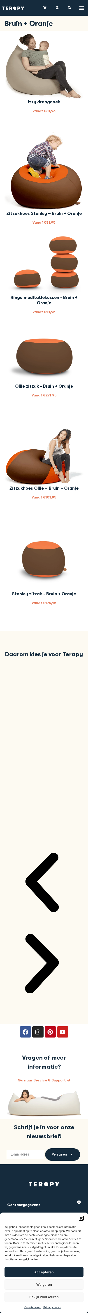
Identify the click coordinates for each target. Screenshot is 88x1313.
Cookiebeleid (32, 1307)
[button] (81, 1218)
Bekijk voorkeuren (44, 1297)
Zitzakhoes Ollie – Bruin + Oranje (44, 488)
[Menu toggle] (82, 8)
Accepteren (44, 1272)
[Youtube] (62, 1032)
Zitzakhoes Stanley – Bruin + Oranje (44, 213)
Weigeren (44, 1284)
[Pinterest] (50, 1032)
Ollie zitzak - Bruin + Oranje (44, 386)
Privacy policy (52, 1307)
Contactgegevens (23, 1205)
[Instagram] (38, 1032)
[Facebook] (25, 1032)
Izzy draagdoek (44, 102)
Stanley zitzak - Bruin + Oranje (44, 594)
